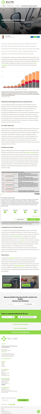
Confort (2, 364)
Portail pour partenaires (20, 324)
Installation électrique (5, 379)
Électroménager (5, 369)
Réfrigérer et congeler (5, 373)
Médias (2, 408)
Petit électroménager (5, 375)
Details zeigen (35, 216)
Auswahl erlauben (20, 219)
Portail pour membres (20, 328)
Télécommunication (5, 383)
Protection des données (5, 411)
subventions (11, 258)
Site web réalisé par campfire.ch (6, 413)
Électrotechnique (10, 5)
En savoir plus (7, 285)
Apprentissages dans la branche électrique (9, 391)
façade (22, 240)
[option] (20, 21)
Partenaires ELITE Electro (6, 389)
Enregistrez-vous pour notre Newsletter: (8, 397)
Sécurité (2, 362)
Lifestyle (3, 365)
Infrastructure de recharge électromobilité (29, 5)
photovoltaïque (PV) (17, 236)
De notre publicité (4, 392)
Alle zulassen (33, 219)
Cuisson (2, 371)
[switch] (15, 212)
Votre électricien (5, 387)
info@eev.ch (4, 351)
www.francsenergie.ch (19, 265)
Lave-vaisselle (4, 370)
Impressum (3, 410)
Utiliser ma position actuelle (28, 316)
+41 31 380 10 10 (7, 358)
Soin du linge (3, 374)
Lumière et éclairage (5, 380)
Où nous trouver (4, 388)
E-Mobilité (17, 5)
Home (4, 5)
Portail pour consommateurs (20, 332)
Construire (3, 366)
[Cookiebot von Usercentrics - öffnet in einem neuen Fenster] (35, 194)
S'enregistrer (29, 304)
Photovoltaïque (4, 382)
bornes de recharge (30, 152)
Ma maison (3, 361)
